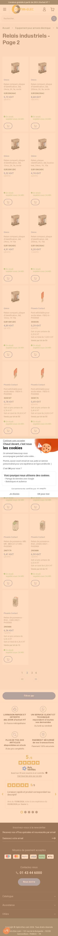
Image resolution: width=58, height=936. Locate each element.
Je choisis (14, 494)
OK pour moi (43, 494)
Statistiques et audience (16, 481)
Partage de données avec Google (20, 479)
